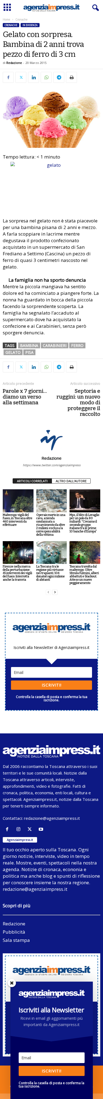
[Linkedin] (33, 77)
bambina (29, 345)
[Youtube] (42, 829)
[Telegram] (58, 77)
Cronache (11, 25)
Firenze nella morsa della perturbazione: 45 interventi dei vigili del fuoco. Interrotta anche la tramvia (17, 573)
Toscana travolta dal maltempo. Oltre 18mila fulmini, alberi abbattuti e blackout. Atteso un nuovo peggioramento (84, 575)
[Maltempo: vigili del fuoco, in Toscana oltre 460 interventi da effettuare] (18, 500)
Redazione (14, 63)
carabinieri (54, 345)
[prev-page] (48, 592)
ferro (77, 345)
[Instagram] (19, 829)
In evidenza (30, 25)
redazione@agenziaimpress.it (52, 818)
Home (6, 19)
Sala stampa (16, 940)
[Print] (71, 77)
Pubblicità (14, 932)
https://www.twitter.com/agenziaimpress (51, 465)
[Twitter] (20, 77)
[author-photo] (51, 439)
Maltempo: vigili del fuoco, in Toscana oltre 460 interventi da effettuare (17, 520)
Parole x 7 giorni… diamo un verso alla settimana (25, 396)
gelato (13, 352)
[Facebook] (8, 77)
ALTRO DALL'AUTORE (71, 481)
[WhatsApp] (46, 77)
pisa (29, 352)
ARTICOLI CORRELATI (32, 481)
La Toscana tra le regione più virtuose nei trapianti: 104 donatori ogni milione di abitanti (50, 573)
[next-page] (55, 592)
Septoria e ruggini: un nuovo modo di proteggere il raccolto (78, 402)
